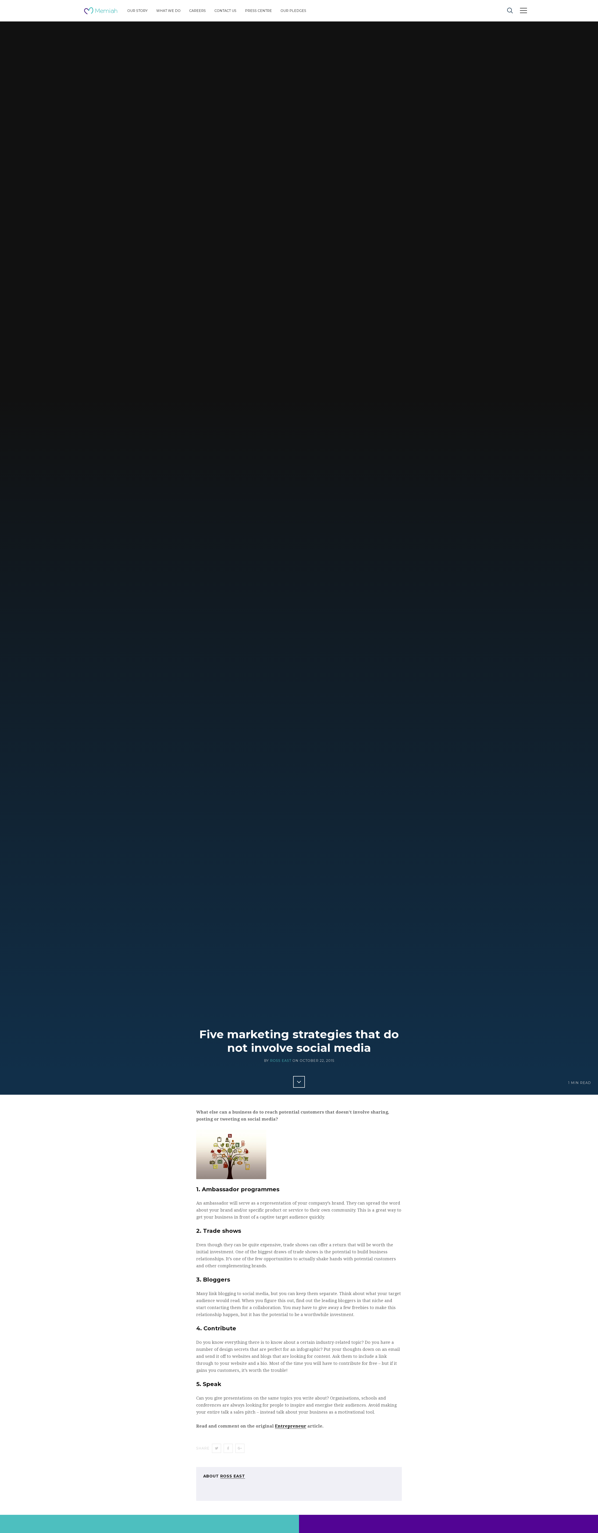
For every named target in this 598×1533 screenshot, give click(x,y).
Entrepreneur (290, 1426)
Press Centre (258, 11)
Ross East (280, 1061)
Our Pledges (293, 11)
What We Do (168, 11)
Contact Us (225, 11)
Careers (197, 11)
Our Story (137, 11)
